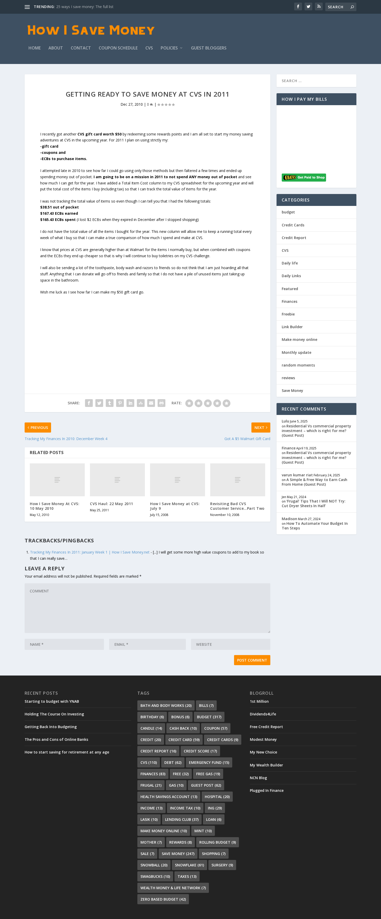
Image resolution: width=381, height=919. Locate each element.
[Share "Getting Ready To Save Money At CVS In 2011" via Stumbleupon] (141, 403)
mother (151, 842)
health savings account (168, 796)
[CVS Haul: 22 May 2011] (117, 479)
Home (35, 48)
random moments (298, 365)
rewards (180, 842)
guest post (206, 785)
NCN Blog (258, 777)
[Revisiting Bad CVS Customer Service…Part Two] (237, 479)
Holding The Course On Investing (54, 714)
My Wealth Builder (266, 765)
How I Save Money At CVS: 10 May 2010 (54, 506)
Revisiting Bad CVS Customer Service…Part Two (237, 506)
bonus (180, 716)
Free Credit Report (266, 726)
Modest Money (263, 739)
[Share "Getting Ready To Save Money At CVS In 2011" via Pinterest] (120, 403)
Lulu (285, 421)
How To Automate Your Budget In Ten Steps (315, 525)
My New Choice (263, 752)
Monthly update (296, 352)
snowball (153, 865)
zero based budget (163, 899)
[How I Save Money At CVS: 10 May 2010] (57, 479)
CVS (149, 48)
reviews (288, 377)
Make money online (299, 339)
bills (206, 705)
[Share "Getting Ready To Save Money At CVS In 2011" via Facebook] (89, 403)
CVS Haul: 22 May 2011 (111, 503)
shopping (213, 853)
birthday (152, 716)
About (55, 48)
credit (150, 739)
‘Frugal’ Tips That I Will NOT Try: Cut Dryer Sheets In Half (313, 503)
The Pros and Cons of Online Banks (56, 739)
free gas (208, 773)
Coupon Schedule (118, 48)
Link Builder (292, 326)
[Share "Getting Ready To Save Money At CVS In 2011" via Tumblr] (109, 403)
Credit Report (294, 237)
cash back (183, 728)
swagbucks (155, 876)
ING (215, 808)
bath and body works (166, 705)
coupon (215, 728)
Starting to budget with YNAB (52, 701)
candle (151, 728)
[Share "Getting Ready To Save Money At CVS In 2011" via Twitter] (99, 403)
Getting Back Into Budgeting (51, 726)
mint (203, 830)
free (181, 773)
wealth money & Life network (173, 887)
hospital (217, 796)
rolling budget (217, 842)
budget (288, 212)
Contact (81, 48)
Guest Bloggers (209, 48)
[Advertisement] (147, 331)
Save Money (292, 390)
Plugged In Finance (267, 790)
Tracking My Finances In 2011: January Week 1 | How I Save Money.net (90, 552)
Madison (289, 518)
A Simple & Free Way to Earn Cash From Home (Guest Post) (314, 482)
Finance (288, 448)
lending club (182, 819)
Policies (169, 48)
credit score (200, 751)
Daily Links (291, 275)
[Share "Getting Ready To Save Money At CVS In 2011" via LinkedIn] (130, 403)
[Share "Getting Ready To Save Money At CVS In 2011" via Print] (161, 403)
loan (213, 819)
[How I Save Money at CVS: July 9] (177, 479)
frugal (150, 785)
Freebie (288, 314)
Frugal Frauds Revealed (75, 6)
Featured (290, 288)
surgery (222, 865)
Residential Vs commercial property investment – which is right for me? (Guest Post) (316, 430)
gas (176, 785)
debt (172, 762)
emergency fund (209, 762)
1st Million (259, 701)
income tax (185, 808)
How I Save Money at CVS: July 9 (175, 506)
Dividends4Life (263, 714)
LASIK (149, 819)
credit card (184, 739)
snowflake (189, 865)
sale (147, 853)
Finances (289, 301)
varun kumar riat (297, 474)
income (151, 808)
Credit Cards (293, 224)
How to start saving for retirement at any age (67, 752)
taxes (187, 876)
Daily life (290, 263)
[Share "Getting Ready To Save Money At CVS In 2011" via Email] (151, 403)
